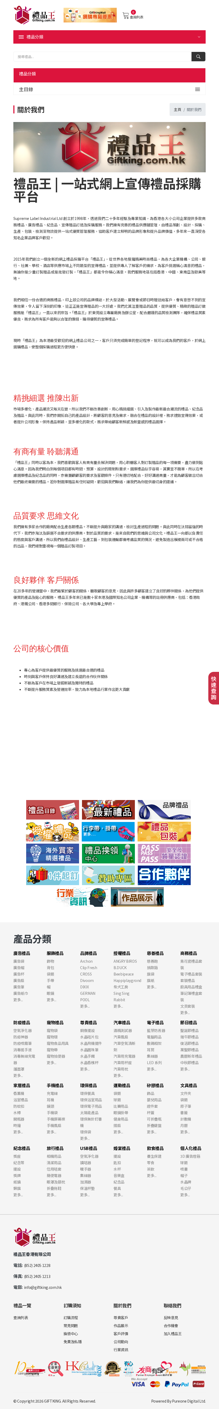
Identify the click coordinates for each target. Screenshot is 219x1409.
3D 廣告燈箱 (190, 1156)
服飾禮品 (55, 953)
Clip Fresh (88, 967)
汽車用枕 (121, 1069)
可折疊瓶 (154, 1119)
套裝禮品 (187, 980)
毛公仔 (185, 1188)
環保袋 (85, 1131)
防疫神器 (20, 1036)
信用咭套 (54, 1169)
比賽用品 (121, 1106)
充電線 (52, 1093)
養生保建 (154, 1156)
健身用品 (121, 1119)
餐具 (117, 1188)
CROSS (86, 974)
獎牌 (17, 1175)
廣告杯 (18, 974)
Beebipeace (124, 974)
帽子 (183, 1175)
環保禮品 (88, 1085)
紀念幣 (18, 1162)
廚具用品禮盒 (191, 986)
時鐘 (17, 1125)
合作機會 (171, 1325)
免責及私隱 (73, 1341)
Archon (86, 961)
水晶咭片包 (89, 1036)
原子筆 (185, 1106)
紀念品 (119, 1182)
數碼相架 (154, 1043)
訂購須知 (72, 1305)
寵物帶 (52, 1049)
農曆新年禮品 (191, 1056)
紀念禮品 (21, 1148)
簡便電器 (54, 1175)
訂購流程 (71, 1317)
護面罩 (18, 1069)
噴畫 (183, 1169)
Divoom (87, 980)
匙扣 (117, 1162)
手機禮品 (55, 1085)
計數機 (185, 1119)
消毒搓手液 (22, 1049)
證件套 (152, 1106)
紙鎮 (17, 1182)
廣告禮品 (21, 953)
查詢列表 (136, 17)
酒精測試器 (123, 1030)
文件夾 (185, 1093)
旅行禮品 (55, 1148)
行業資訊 (121, 1349)
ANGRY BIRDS (125, 961)
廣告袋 (18, 961)
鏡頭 (50, 1106)
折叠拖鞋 (54, 1188)
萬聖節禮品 (189, 1049)
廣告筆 (18, 986)
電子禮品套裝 (191, 974)
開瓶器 (18, 1119)
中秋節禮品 (189, 1062)
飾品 (150, 1093)
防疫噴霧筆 (22, 1043)
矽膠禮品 (155, 1085)
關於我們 (122, 1305)
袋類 (50, 974)
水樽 (17, 1112)
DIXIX (84, 986)
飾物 (50, 961)
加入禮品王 (173, 1333)
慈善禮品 (155, 953)
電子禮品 (155, 1022)
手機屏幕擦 (56, 1119)
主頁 (177, 109)
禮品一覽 (22, 1305)
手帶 (50, 980)
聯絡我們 (173, 1305)
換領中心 (71, 1333)
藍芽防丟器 (156, 1030)
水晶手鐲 (87, 1056)
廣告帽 (18, 967)
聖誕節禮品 (189, 1030)
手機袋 (52, 1112)
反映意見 (171, 1317)
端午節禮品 (189, 1036)
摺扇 (117, 1125)
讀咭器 (85, 1162)
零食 (150, 1162)
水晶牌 (185, 1182)
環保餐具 (87, 1093)
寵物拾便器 (56, 1056)
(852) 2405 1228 (37, 1265)
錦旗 (17, 1188)
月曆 (183, 1125)
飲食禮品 (155, 1148)
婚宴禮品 (122, 1148)
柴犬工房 (121, 986)
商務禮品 (188, 953)
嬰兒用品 (154, 1099)
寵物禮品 (55, 1022)
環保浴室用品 (91, 1099)
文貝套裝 (187, 1006)
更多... (18, 999)
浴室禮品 (20, 1099)
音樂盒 (119, 1175)
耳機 (50, 1099)
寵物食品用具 (58, 1043)
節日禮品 (188, 1022)
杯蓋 (150, 1112)
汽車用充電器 (124, 1056)
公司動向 (121, 1341)
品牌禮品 (88, 953)
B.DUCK (120, 967)
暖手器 (85, 1169)
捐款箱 (152, 967)
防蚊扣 (18, 1106)
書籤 (183, 1112)
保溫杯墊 (87, 1188)
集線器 (152, 1056)
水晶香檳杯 (89, 1062)
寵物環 (52, 1036)
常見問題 (71, 1325)
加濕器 (85, 1182)
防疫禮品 (21, 1022)
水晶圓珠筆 (89, 1049)
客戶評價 (121, 1333)
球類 (117, 1099)
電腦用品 (154, 1036)
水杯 (117, 1169)
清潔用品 (54, 1162)
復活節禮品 (189, 1043)
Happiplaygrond (127, 980)
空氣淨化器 (22, 1030)
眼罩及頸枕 (56, 1182)
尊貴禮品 (88, 1022)
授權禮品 (122, 953)
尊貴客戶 (121, 1317)
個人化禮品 (190, 1148)
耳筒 (150, 1049)
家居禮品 (21, 1085)
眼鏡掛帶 (121, 1112)
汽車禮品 (122, 1022)
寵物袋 (52, 1030)
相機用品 (54, 1156)
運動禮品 (122, 1085)
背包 (50, 967)
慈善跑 (152, 961)
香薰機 (18, 1093)
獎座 (17, 1156)
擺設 (17, 1169)
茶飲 (150, 1169)
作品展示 (121, 1325)
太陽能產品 (89, 1112)
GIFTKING (52, 1401)
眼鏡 (50, 993)
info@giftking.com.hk (43, 1287)
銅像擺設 (87, 1030)
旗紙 (150, 980)
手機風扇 (54, 1125)
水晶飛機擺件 (91, 1043)
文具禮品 (188, 1085)
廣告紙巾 (20, 993)
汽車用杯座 (123, 1062)
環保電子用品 (91, 1106)
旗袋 (150, 974)
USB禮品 (88, 1148)
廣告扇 (18, 980)
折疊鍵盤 (154, 1125)
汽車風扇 (121, 1036)
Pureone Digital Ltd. (189, 1401)
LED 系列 (154, 1062)
